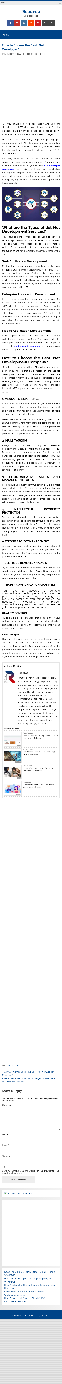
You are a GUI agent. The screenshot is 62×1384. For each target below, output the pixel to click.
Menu (3, 3)
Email (5, 1145)
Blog (19, 745)
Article (18, 794)
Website (6, 1156)
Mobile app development (27, 346)
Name (6, 1134)
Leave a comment (14, 1065)
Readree (31, 11)
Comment (8, 1105)
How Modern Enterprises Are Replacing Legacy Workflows (39, 753)
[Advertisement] (31, 88)
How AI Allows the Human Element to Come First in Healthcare (38, 769)
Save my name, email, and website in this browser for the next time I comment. (30, 1172)
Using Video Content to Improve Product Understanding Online (39, 785)
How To (41, 54)
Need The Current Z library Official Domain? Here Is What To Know (40, 736)
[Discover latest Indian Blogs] (19, 1193)
